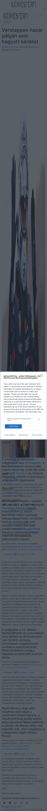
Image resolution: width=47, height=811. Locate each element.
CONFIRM (13, 426)
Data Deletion (10, 435)
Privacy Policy (37, 435)
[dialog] (23, 406)
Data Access (23, 435)
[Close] (42, 376)
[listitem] (23, 419)
